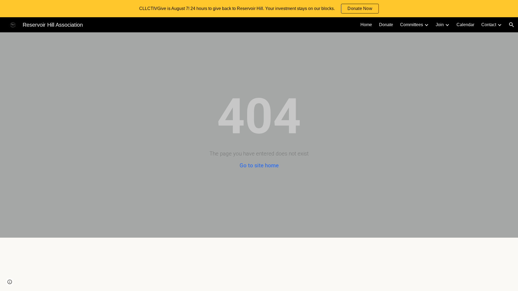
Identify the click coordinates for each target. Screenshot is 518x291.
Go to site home (259, 165)
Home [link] (366, 24)
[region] (259, 8)
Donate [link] (386, 24)
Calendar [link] (465, 24)
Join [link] (440, 24)
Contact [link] (488, 24)
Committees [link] (411, 24)
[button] (511, 24)
